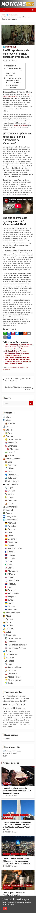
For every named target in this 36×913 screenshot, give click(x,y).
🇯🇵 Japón (9, 568)
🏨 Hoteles (10, 423)
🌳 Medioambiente (11, 613)
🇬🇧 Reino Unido (12, 593)
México (5, 717)
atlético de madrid (20, 696)
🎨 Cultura (7, 430)
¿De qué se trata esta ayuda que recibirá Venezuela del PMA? (13, 80)
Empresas (12, 705)
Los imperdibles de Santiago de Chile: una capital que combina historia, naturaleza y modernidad (17, 861)
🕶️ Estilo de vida (10, 484)
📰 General (8, 510)
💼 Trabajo (9, 455)
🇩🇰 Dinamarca (11, 542)
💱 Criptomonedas (13, 638)
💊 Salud (7, 632)
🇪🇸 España (9, 545)
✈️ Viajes (7, 420)
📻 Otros (7, 622)
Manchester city (17, 715)
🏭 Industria (10, 641)
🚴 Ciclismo (10, 670)
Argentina (11, 696)
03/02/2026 (7, 795)
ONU (22, 367)
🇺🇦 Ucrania (9, 603)
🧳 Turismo (8, 651)
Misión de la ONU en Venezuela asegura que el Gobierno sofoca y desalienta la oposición (17, 353)
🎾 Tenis (9, 683)
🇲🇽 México (10, 574)
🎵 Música (9, 468)
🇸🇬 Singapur (10, 596)
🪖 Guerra (7, 513)
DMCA (5, 756)
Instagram (10, 713)
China (12, 701)
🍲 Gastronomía (10, 507)
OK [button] (5, 908)
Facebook (6, 711)
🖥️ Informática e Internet (16, 645)
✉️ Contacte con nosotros (12, 751)
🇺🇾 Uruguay (10, 606)
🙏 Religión (8, 629)
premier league (8, 720)
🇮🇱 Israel (9, 561)
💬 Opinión (8, 619)
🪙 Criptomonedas (13, 439)
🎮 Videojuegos (12, 481)
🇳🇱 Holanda (10, 555)
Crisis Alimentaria (15, 367)
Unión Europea (26, 724)
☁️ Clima (7, 417)
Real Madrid (20, 720)
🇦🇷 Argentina (10, 526)
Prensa (14, 60)
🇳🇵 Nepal (9, 577)
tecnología (27, 722)
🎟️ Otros (9, 471)
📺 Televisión (11, 478)
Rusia (18, 722)
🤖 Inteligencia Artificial (15, 648)
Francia (16, 711)
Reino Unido (12, 722)
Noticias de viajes (11, 763)
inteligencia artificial (19, 713)
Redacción (15, 832)
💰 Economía (9, 436)
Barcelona (6, 698)
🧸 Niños (9, 503)
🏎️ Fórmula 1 (11, 673)
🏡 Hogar (9, 497)
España (20, 704)
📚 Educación (11, 442)
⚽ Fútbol (9, 661)
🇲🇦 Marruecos (11, 571)
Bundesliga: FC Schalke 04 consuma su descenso (18, 388)
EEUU (5, 704)
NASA (10, 718)
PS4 (14, 720)
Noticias (14, 795)
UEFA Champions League (15, 724)
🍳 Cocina (9, 494)
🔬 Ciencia (7, 426)
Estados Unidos (12, 708)
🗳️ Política (8, 625)
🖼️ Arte (8, 433)
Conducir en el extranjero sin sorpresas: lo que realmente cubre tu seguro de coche (17, 790)
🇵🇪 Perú (8, 587)
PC (30, 717)
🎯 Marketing (13, 449)
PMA (26, 367)
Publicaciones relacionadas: (13, 86)
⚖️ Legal (9, 487)
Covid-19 (24, 701)
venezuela (6, 369)
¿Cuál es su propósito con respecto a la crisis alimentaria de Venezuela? (14, 72)
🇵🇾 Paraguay (10, 584)
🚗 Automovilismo (13, 667)
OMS (23, 717)
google (21, 711)
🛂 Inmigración (9, 516)
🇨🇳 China (9, 536)
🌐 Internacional (9, 47)
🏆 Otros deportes (13, 680)
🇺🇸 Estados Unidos (13, 548)
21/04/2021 (7, 60)
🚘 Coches (10, 491)
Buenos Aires (18, 698)
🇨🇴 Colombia (10, 539)
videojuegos (7, 726)
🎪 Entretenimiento (11, 459)
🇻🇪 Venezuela (11, 609)
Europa (24, 708)
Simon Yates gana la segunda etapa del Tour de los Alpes (18, 380)
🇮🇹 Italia (8, 564)
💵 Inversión (10, 452)
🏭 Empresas (11, 446)
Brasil (12, 698)
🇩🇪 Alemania (10, 523)
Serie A (22, 722)
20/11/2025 (7, 866)
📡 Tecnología (9, 635)
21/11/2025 (7, 832)
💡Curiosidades (10, 654)
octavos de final (17, 717)
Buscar (31, 403)
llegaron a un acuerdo (21, 125)
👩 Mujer (7, 616)
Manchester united (27, 715)
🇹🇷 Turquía (9, 600)
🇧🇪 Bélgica (10, 529)
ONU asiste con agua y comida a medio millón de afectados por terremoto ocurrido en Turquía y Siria (18, 347)
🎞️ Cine (8, 462)
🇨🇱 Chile (8, 532)
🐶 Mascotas (11, 500)
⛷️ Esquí (9, 664)
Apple (4, 696)
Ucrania (5, 724)
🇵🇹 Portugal (10, 590)
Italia (26, 713)
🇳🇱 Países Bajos (12, 580)
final (11, 711)
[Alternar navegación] (4, 10)
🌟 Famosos (10, 465)
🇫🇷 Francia (9, 552)
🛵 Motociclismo (12, 677)
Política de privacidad (10, 753)
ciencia (17, 701)
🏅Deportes (8, 657)
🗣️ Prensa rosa (11, 475)
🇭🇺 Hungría (10, 558)
